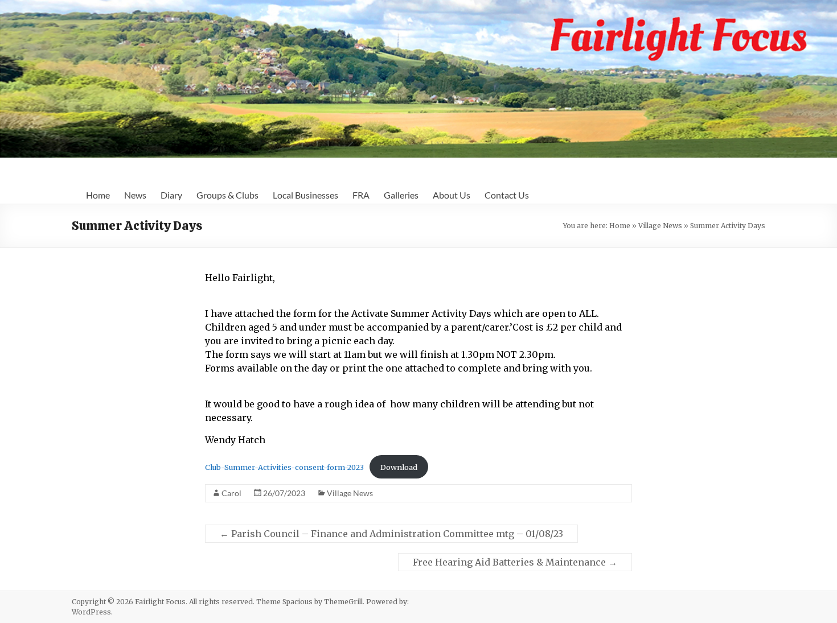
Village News (660, 225)
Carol (231, 493)
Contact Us (507, 194)
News (135, 194)
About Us (451, 194)
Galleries (401, 194)
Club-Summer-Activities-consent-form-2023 (284, 467)
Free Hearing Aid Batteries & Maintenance (515, 562)
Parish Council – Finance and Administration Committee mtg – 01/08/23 (391, 533)
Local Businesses (305, 194)
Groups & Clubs (227, 194)
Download (398, 467)
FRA (361, 194)
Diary (171, 194)
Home (98, 194)
